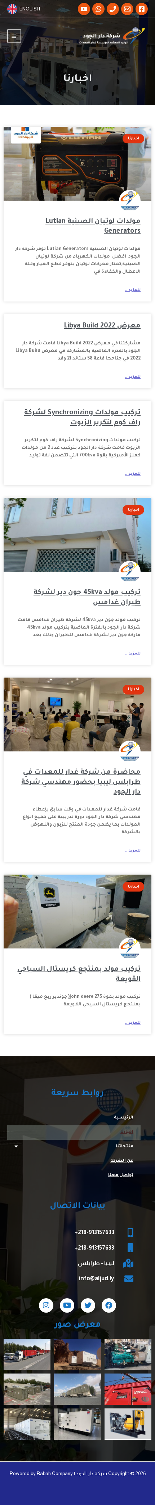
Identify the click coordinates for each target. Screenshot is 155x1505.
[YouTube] (84, 9)
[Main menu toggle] (14, 36)
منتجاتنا (124, 1146)
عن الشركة (121, 1161)
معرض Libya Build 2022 (102, 326)
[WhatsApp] (98, 9)
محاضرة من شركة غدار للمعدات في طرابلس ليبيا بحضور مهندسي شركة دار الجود (81, 782)
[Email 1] (127, 9)
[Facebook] (142, 9)
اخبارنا (126, 1132)
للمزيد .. (133, 290)
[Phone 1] (113, 9)
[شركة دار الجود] (112, 36)
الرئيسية (123, 1118)
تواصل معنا (120, 1175)
